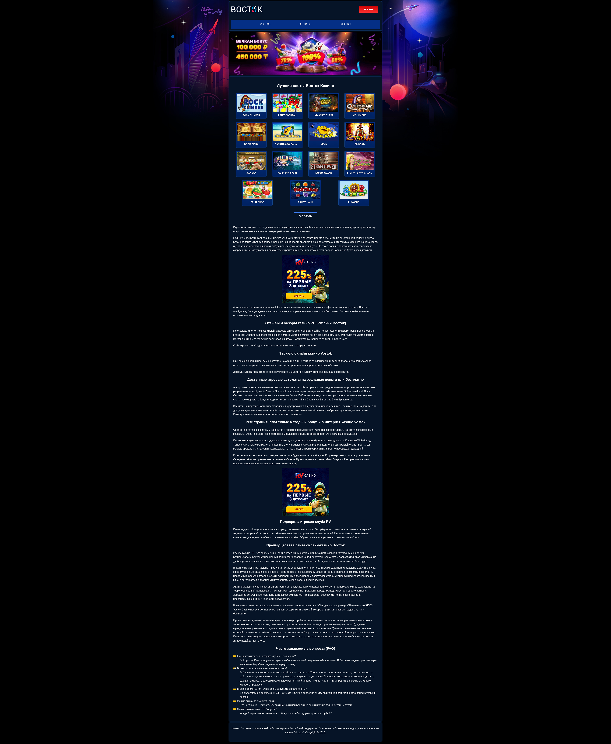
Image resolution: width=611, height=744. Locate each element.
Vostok (265, 24)
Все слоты (305, 216)
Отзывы (345, 24)
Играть (368, 9)
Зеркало (305, 24)
